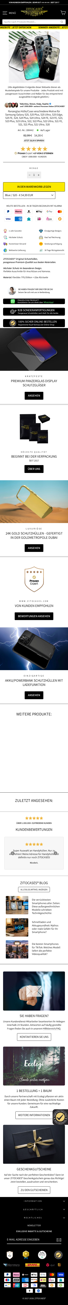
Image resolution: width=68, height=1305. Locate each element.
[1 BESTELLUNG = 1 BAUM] (34, 1066)
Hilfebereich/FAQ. (52, 1028)
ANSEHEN (34, 395)
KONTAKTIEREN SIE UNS (34, 1037)
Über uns (34, 469)
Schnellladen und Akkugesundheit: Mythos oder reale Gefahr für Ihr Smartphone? (45, 927)
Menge (34, 168)
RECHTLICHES (33, 1217)
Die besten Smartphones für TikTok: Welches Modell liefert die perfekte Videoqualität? (46, 949)
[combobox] (34, 21)
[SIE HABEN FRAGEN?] (34, 990)
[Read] (34, 428)
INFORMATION (33, 1201)
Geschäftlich (33, 1209)
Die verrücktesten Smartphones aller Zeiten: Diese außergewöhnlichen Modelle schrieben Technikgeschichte (46, 906)
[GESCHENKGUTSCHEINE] (34, 1144)
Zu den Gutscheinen (34, 1190)
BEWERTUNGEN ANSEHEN (34, 616)
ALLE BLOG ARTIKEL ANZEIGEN (34, 889)
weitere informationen (34, 1115)
